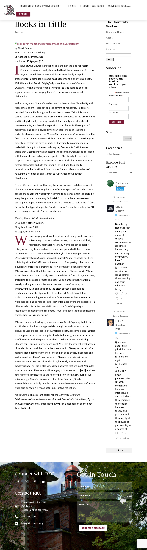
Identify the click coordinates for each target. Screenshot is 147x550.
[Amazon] (25, 43)
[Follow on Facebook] (18, 481)
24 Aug (117, 220)
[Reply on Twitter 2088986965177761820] (117, 433)
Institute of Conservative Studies (39, 6)
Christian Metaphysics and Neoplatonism (57, 43)
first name (113, 104)
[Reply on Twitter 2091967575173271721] (117, 293)
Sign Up (8, 14)
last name (113, 112)
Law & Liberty (119, 208)
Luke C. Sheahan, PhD (120, 324)
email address (116, 95)
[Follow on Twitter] (26, 481)
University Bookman (119, 6)
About (109, 37)
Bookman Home (115, 32)
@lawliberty (123, 215)
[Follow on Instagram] (34, 481)
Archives (110, 49)
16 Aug (117, 338)
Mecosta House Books (92, 6)
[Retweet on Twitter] (114, 197)
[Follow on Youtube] (43, 481)
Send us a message (93, 527)
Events (72, 6)
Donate (23, 14)
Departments (113, 43)
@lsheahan (123, 333)
